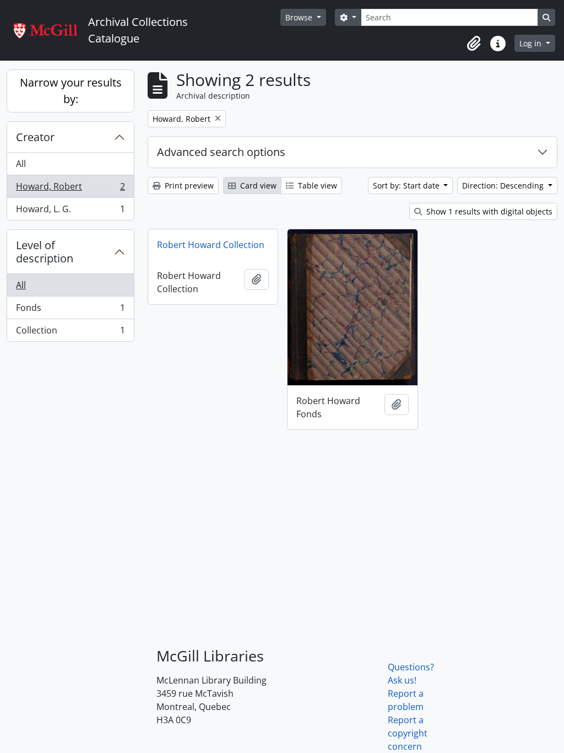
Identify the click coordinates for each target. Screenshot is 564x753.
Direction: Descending (504, 185)
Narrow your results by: (71, 90)
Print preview (188, 185)
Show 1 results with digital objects (488, 211)
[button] (474, 43)
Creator (35, 137)
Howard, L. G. (70, 211)
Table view (316, 185)
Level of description (44, 252)
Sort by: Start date (407, 185)
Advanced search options (221, 151)
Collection (70, 332)
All (21, 164)
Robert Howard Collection (210, 245)
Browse (299, 17)
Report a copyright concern (407, 733)
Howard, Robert (70, 189)
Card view (257, 185)
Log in (531, 43)
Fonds (70, 310)
